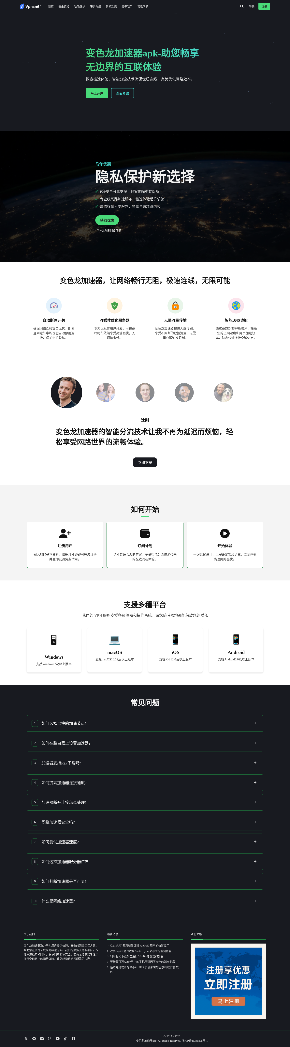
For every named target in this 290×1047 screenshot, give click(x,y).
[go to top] (279, 1032)
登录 (251, 6)
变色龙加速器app (146, 1040)
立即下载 (145, 463)
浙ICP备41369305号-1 (195, 1040)
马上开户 (97, 93)
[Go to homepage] (30, 6)
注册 (264, 6)
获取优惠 (107, 221)
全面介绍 (122, 93)
